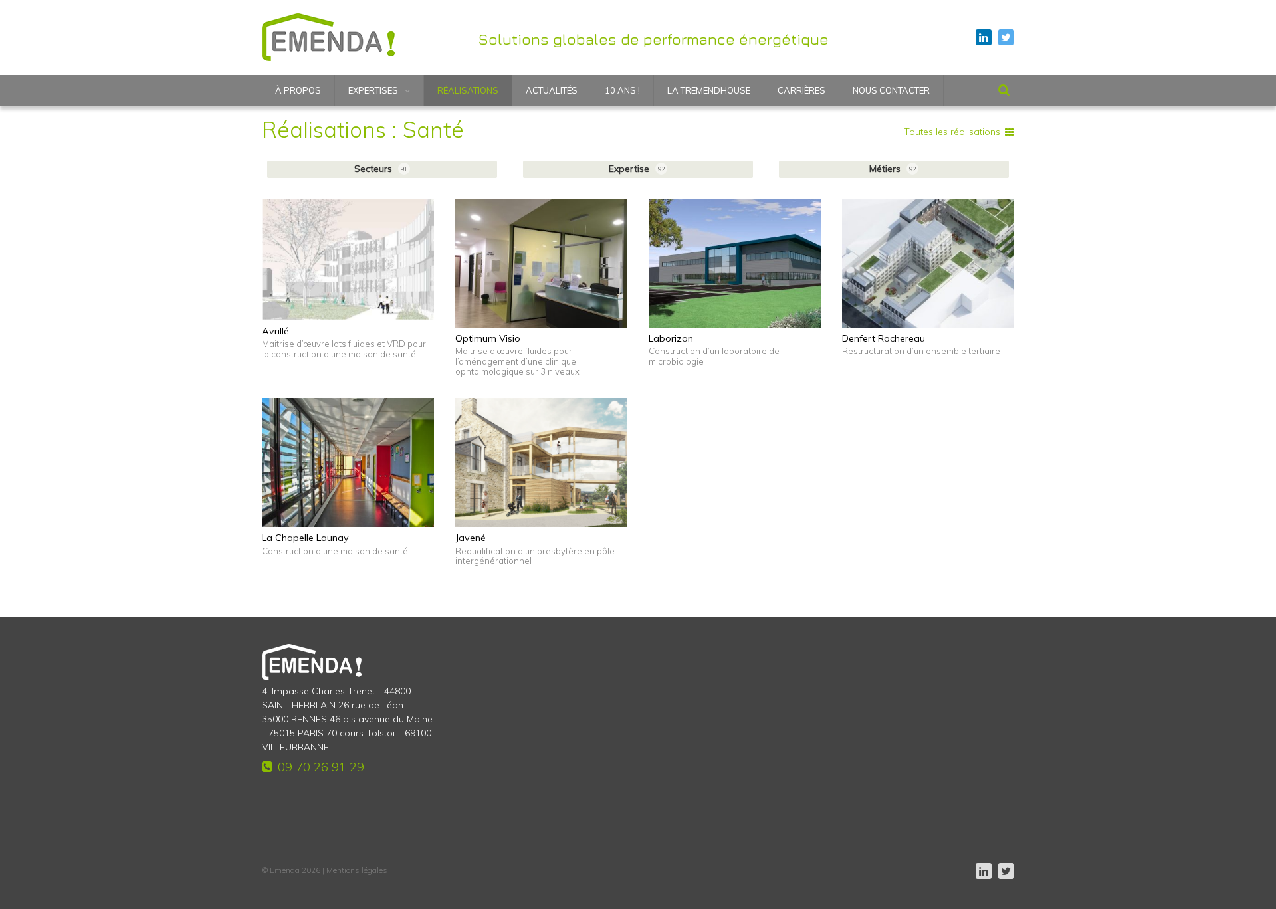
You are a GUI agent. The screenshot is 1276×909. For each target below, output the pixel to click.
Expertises (373, 90)
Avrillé (275, 331)
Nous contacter (891, 90)
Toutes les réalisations (952, 132)
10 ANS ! (622, 90)
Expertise (637, 169)
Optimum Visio (487, 338)
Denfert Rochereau (883, 338)
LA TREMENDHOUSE (708, 90)
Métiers (892, 169)
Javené (470, 538)
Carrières (801, 90)
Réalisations (467, 90)
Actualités (552, 90)
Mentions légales (356, 870)
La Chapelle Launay (305, 538)
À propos (298, 90)
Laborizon (671, 338)
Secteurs (380, 169)
